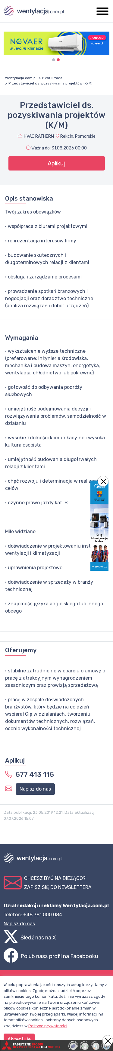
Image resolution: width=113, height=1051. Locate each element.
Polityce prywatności (47, 1026)
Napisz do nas (35, 789)
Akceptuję (19, 1039)
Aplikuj (56, 163)
